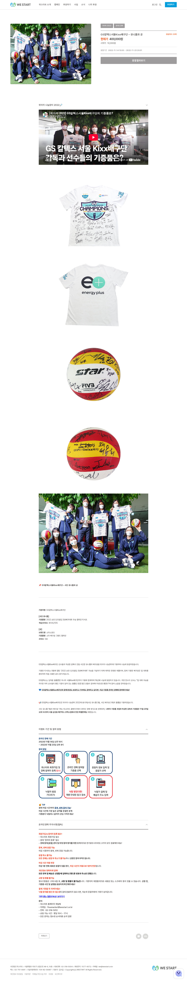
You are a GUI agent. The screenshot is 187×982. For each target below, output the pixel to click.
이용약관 (28, 974)
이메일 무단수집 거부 (39, 974)
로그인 (154, 5)
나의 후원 (92, 4)
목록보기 (44, 936)
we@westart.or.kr (106, 967)
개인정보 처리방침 (16, 974)
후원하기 (170, 4)
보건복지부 (58, 974)
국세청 (50, 974)
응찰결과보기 (138, 60)
